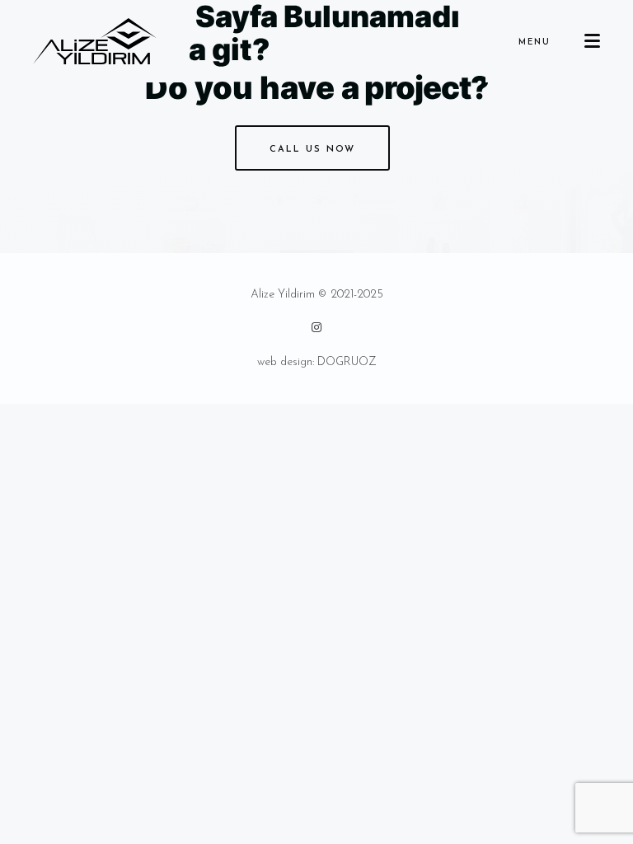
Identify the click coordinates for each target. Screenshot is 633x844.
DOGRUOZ (347, 362)
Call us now (312, 149)
